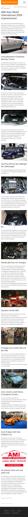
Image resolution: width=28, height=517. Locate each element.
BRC (22, 324)
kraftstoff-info (9, 2)
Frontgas (20, 355)
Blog (10, 6)
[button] (24, 2)
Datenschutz (16, 513)
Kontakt (19, 510)
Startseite (3, 6)
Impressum (7, 513)
